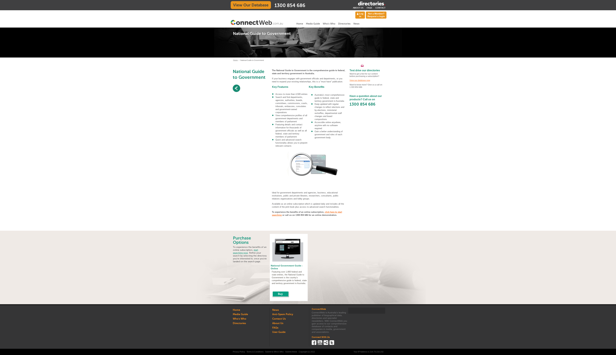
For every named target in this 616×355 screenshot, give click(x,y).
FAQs (369, 8)
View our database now (360, 80)
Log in (360, 15)
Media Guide (313, 23)
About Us (358, 8)
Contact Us (279, 318)
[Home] (257, 22)
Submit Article (291, 352)
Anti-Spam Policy (282, 314)
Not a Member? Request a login (376, 15)
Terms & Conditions (255, 352)
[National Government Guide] (280, 294)
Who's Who (329, 23)
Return (251, 88)
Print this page (362, 65)
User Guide (279, 332)
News (356, 23)
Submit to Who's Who (274, 352)
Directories (344, 23)
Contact (380, 8)
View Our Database (251, 5)
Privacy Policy (239, 352)
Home (299, 23)
